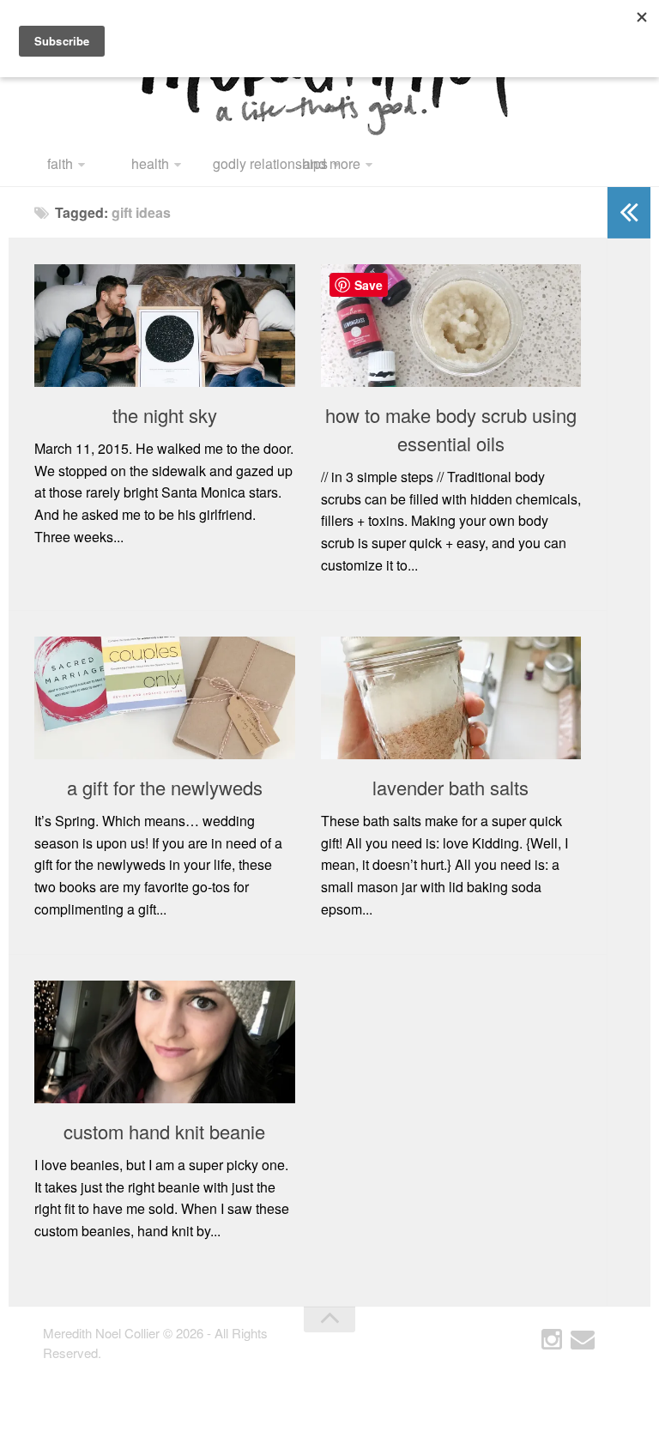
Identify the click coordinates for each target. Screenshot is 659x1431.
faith (60, 163)
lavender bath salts (450, 787)
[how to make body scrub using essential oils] (451, 325)
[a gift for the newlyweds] (164, 698)
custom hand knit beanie (164, 1131)
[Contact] (583, 1340)
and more (331, 163)
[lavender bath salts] (451, 698)
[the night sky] (164, 325)
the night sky (164, 415)
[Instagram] (552, 1340)
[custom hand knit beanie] (164, 1042)
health (150, 163)
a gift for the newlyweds (165, 787)
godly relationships (252, 163)
